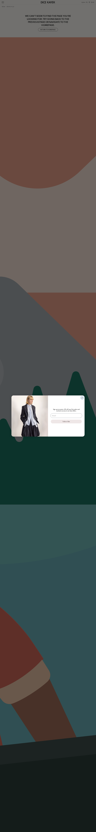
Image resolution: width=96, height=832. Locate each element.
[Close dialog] (82, 397)
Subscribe (66, 421)
